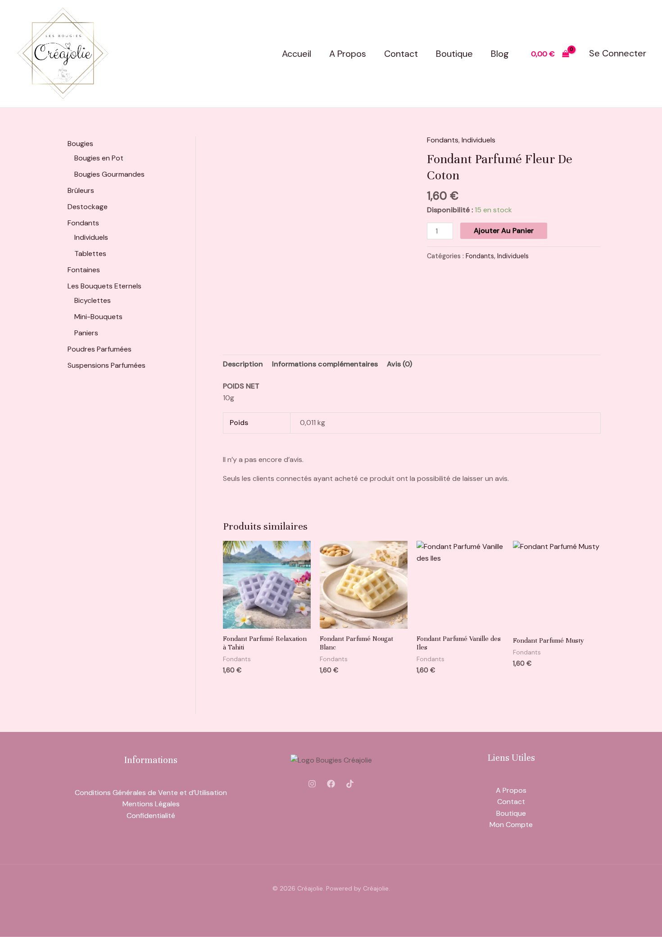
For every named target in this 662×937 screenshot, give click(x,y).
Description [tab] (243, 364)
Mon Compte (511, 824)
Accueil (296, 53)
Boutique (454, 53)
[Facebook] (331, 784)
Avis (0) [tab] (399, 364)
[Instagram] (312, 784)
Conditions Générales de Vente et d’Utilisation (151, 792)
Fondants (442, 140)
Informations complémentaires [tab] (325, 364)
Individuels (478, 140)
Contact (401, 53)
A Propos (347, 53)
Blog (500, 53)
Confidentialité (151, 815)
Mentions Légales (151, 804)
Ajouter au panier (504, 230)
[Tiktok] (350, 784)
